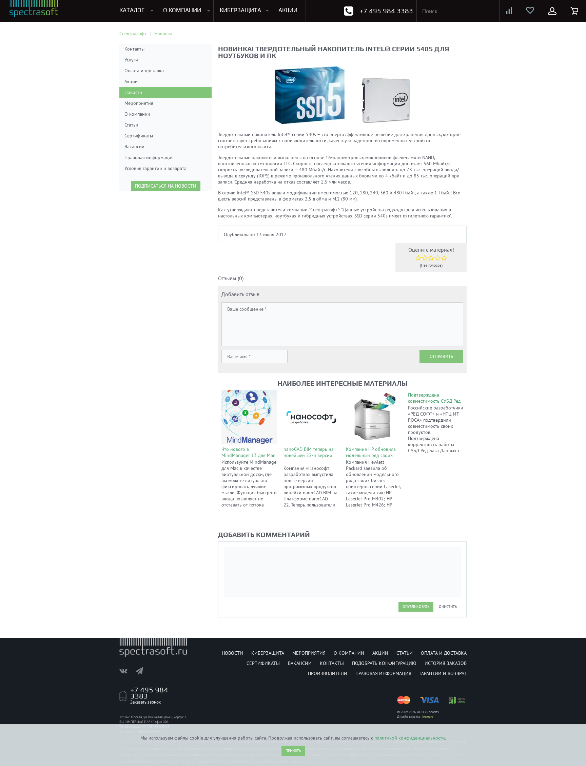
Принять (293, 750)
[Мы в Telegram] (143, 670)
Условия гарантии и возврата (155, 168)
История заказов (446, 663)
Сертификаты (138, 136)
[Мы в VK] (126, 670)
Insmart (427, 716)
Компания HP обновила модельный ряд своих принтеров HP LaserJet (371, 455)
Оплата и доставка (144, 71)
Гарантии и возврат (443, 673)
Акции (131, 81)
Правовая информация (149, 157)
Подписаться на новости (165, 186)
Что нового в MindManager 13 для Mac (248, 452)
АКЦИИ (287, 10)
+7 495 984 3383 (386, 11)
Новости (133, 92)
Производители (327, 673)
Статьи (131, 125)
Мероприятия (138, 103)
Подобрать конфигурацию (384, 663)
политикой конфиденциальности (409, 738)
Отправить (441, 356)
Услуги (131, 60)
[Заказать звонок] (348, 11)
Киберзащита (267, 653)
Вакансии (134, 146)
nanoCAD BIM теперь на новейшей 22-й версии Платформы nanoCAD (309, 455)
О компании (137, 114)
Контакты (134, 49)
